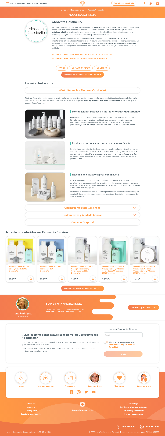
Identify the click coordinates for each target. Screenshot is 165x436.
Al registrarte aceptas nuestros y (122, 344)
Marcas (21, 386)
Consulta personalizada (124, 3)
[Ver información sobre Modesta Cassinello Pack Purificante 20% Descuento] (51, 250)
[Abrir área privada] (150, 3)
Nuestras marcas (77, 10)
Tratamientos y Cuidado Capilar (82, 214)
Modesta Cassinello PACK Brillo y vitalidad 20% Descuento (20, 269)
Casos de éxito (95, 386)
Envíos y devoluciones (133, 414)
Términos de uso (116, 345)
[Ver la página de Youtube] (94, 392)
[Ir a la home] (82, 406)
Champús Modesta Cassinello (82, 207)
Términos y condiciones (134, 411)
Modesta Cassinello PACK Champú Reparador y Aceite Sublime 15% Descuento (82, 270)
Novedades (70, 386)
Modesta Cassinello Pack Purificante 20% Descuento (50, 269)
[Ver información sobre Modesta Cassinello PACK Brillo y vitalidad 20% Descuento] (20, 250)
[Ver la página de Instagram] (79, 392)
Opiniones (119, 386)
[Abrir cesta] (157, 3)
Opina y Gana (31, 411)
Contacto (31, 407)
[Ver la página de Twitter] (86, 392)
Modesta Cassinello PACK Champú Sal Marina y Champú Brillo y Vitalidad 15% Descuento (144, 270)
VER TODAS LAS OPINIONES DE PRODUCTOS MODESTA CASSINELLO (81, 58)
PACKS (62, 68)
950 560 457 (128, 426)
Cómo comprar (144, 386)
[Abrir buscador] (145, 3)
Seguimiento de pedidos (31, 414)
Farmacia (64, 10)
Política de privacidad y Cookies (133, 407)
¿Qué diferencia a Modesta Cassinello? (82, 90)
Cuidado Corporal (82, 222)
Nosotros (31, 404)
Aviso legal (133, 404)
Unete (123, 354)
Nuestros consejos (45, 386)
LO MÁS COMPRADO (81, 68)
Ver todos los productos (82, 75)
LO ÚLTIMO (102, 68)
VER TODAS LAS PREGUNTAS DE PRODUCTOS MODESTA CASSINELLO (82, 54)
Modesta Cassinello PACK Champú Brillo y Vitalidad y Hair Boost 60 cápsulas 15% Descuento (113, 270)
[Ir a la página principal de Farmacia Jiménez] (82, 3)
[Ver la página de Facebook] (71, 392)
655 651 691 (152, 426)
